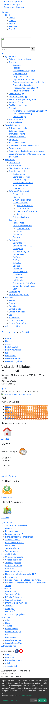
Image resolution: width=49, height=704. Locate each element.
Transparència (11, 551)
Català (12, 17)
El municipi (6, 588)
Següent (12, 476)
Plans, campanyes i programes (19, 537)
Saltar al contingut (12, 4)
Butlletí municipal (13, 349)
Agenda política (12, 415)
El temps (9, 611)
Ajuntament (6, 522)
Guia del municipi (13, 600)
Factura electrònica (13, 571)
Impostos (9, 568)
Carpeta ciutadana (13, 565)
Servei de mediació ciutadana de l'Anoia (23, 580)
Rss (6, 352)
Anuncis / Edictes (12, 539)
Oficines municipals (14, 557)
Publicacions (11, 418)
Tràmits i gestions (13, 562)
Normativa (10, 545)
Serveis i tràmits (8, 554)
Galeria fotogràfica (13, 361)
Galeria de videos (13, 358)
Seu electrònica (12, 548)
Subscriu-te (6, 497)
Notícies (8, 341)
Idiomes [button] (8, 15)
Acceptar (42, 700)
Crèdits (8, 654)
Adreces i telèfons (9, 646)
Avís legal (9, 663)
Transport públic (12, 594)
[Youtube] (21, 651)
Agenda (25, 332)
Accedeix (5, 439)
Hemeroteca (10, 355)
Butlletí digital (11, 347)
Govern (8, 528)
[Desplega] (17, 332)
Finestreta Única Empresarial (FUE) (20, 574)
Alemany (13, 26)
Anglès (12, 23)
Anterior (5, 476)
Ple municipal (11, 531)
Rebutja (33, 700)
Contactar (5, 12)
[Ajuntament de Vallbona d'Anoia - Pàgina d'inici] (16, 42)
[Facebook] (17, 651)
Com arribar (10, 591)
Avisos (8, 338)
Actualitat (10, 332)
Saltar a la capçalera (13, 1)
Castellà (12, 20)
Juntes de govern (12, 534)
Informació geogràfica (15, 614)
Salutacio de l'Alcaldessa (16, 525)
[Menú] (2, 53)
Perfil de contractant (14, 542)
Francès (12, 29)
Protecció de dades (13, 660)
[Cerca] (33, 49)
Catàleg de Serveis (13, 559)
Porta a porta (11, 577)
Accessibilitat (11, 666)
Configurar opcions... (10, 700)
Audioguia (9, 608)
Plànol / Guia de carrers (15, 597)
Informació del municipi (16, 603)
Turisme (8, 605)
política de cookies (24, 695)
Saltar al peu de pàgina (14, 7)
